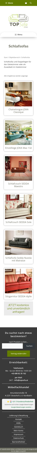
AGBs (18, 423)
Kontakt (18, 419)
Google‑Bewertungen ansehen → (22, 407)
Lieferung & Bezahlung (18, 415)
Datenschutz (18, 438)
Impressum (18, 434)
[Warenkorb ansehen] (26, 3)
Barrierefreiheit (18, 442)
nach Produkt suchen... (18, 342)
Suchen (29, 346)
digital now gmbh (21, 451)
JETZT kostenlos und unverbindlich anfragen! (18, 308)
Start (6, 57)
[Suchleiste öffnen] (30, 3)
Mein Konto (18, 430)
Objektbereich (14, 57)
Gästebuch (18, 427)
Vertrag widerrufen (18, 353)
